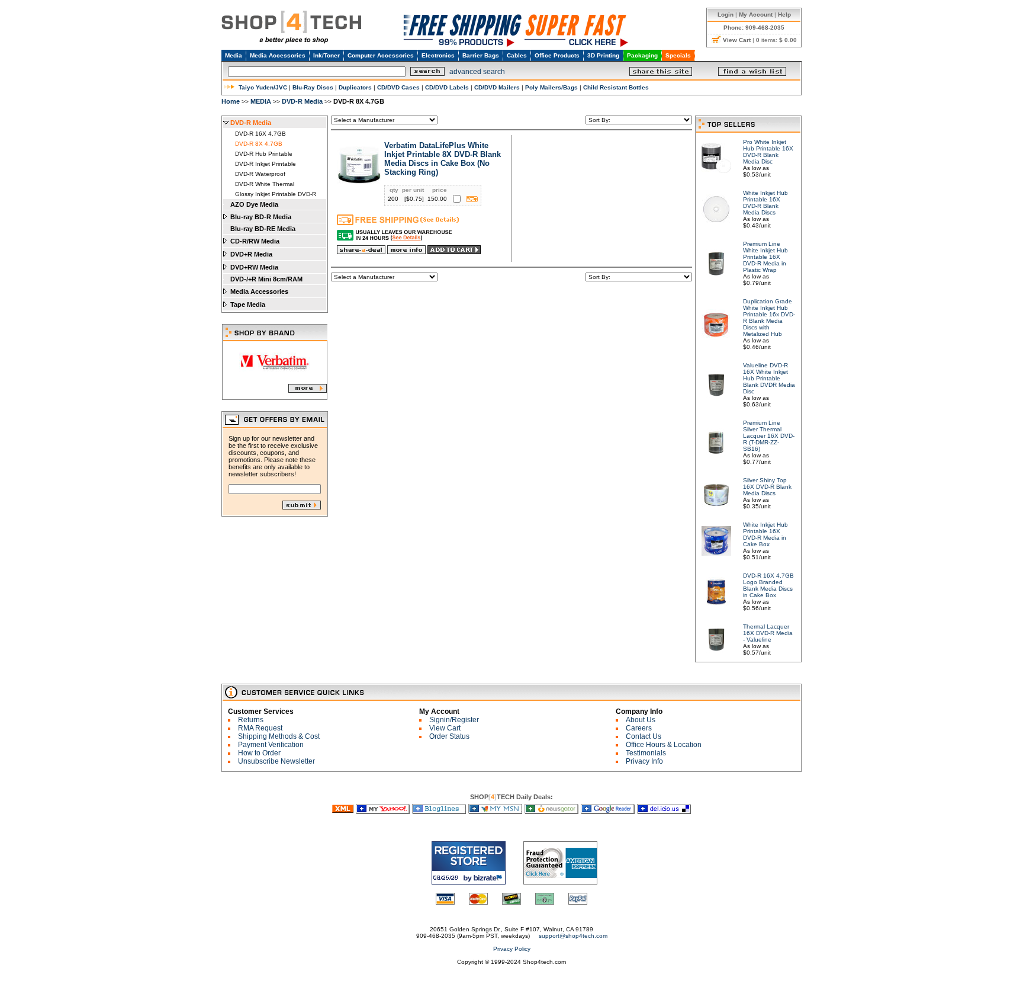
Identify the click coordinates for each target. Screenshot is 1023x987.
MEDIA (260, 101)
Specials (678, 55)
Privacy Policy (511, 949)
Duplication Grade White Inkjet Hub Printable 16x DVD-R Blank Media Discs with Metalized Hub (769, 317)
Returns (250, 720)
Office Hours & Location (664, 745)
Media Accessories (277, 55)
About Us (640, 720)
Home (230, 101)
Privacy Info (644, 761)
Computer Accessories (381, 55)
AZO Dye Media (254, 204)
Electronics (438, 55)
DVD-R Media (302, 101)
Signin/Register (454, 720)
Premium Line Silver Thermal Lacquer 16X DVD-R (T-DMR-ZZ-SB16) (768, 435)
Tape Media (247, 304)
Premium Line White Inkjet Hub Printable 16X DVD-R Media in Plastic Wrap (765, 257)
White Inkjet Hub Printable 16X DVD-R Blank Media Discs (765, 203)
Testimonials (646, 753)
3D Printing (603, 55)
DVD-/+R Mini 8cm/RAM (266, 279)
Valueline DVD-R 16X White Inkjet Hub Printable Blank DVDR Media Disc (769, 378)
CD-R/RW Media (254, 241)
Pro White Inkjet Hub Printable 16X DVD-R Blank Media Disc (768, 152)
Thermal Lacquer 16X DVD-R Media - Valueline (768, 633)
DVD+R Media (251, 254)
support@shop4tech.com (573, 935)
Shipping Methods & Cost (279, 736)
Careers (639, 728)
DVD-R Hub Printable (263, 153)
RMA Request (260, 728)
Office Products (557, 55)
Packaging (642, 55)
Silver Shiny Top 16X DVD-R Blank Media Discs (767, 486)
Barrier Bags (480, 55)
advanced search (477, 72)
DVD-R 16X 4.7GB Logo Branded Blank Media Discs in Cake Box (768, 585)
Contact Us (643, 736)
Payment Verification (271, 745)
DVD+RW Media (254, 267)
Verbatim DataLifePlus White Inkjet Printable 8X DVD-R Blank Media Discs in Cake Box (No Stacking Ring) (442, 159)
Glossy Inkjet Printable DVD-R (275, 194)
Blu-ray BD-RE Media (262, 228)
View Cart (445, 728)
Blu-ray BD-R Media (260, 216)
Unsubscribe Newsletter (276, 761)
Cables (517, 55)
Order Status (449, 736)
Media (233, 55)
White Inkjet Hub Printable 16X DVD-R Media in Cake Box (765, 534)
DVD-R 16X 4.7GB (260, 133)
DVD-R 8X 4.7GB (258, 143)
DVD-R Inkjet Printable (265, 164)
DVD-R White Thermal (264, 184)
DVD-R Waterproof (260, 174)
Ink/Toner (326, 55)
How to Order (259, 753)
